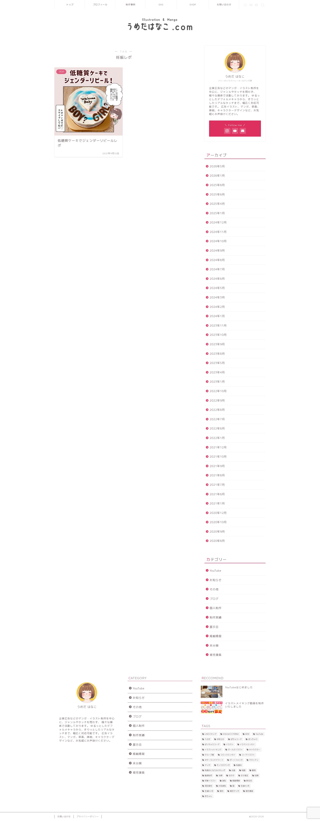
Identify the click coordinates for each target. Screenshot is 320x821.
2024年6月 (217, 279)
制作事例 (130, 4)
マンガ (207, 765)
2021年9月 (217, 466)
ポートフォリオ (236, 760)
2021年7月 (217, 485)
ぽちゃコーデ (236, 739)
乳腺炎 (239, 765)
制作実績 (215, 617)
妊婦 (256, 775)
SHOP (192, 4)
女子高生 (244, 775)
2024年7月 (217, 269)
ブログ (214, 599)
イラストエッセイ (247, 744)
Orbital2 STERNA (231, 734)
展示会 (214, 627)
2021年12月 (218, 447)
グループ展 (209, 754)
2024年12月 (218, 222)
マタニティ (253, 760)
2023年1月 (217, 382)
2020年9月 (217, 532)
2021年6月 (217, 494)
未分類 (214, 646)
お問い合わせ (224, 4)
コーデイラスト (248, 754)
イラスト (229, 744)
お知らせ (215, 580)
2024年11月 (218, 232)
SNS (161, 4)
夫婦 (220, 775)
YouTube (215, 571)
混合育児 (208, 786)
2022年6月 (217, 428)
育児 (221, 791)
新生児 (249, 780)
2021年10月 (218, 457)
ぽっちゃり (252, 739)
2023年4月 (217, 372)
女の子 (231, 775)
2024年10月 (218, 241)
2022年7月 (217, 419)
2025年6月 (217, 194)
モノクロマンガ (223, 765)
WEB (247, 734)
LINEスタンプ (210, 734)
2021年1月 (217, 503)
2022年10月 (218, 391)
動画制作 (208, 775)
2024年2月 (217, 307)
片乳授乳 (222, 786)
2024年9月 (217, 251)
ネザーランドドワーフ (214, 760)
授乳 (224, 780)
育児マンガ (234, 791)
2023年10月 (218, 335)
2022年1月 (217, 438)
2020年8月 (217, 541)
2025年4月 (217, 204)
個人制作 (215, 608)
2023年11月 (218, 325)
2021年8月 (217, 475)
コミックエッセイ (227, 754)
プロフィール (100, 4)
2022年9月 (217, 400)
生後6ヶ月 (209, 791)
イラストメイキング (213, 749)
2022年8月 (217, 410)
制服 (243, 770)
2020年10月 (218, 522)
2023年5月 (217, 363)
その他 (214, 589)
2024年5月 (217, 288)
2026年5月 (217, 166)
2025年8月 (217, 185)
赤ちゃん (208, 796)
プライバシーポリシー (87, 816)
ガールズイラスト (235, 749)
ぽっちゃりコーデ (212, 744)
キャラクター (254, 749)
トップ (70, 4)
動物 (254, 770)
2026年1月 (217, 176)
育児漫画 (215, 655)
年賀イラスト (210, 780)
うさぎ (207, 739)
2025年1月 (217, 213)
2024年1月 (217, 316)
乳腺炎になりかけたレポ (215, 770)
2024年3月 (217, 297)
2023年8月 (217, 354)
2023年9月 (217, 344)
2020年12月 (218, 513)
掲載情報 (215, 636)
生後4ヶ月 (245, 786)
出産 (233, 770)
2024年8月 (217, 260)
